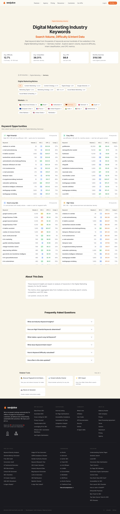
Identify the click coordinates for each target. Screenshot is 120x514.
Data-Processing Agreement (107, 420)
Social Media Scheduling (27, 93)
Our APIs (80, 3)
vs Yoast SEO (64, 462)
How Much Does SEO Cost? (98, 478)
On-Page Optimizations (62, 414)
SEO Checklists (8, 474)
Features (36, 3)
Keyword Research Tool (38, 462)
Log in (104, 3)
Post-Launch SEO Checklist (98, 484)
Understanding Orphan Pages (98, 452)
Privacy (101, 417)
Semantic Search (95, 455)
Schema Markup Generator (12, 455)
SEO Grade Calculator (38, 465)
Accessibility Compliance (63, 417)
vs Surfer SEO (64, 459)
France (40, 109)
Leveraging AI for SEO (40, 426)
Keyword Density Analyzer (11, 452)
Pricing (53, 3)
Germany (70, 105)
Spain (95, 105)
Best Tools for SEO (95, 494)
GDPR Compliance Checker (39, 455)
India (68, 109)
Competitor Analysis (61, 423)
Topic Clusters (94, 465)
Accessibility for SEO (96, 481)
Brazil (43, 105)
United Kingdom (54, 109)
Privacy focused (38, 420)
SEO (60, 89)
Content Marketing (32, 85)
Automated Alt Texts (62, 420)
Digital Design (68, 85)
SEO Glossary (94, 500)
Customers (71, 3)
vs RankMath (64, 474)
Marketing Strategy (45, 89)
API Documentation (82, 420)
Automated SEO (38, 414)
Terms (100, 423)
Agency (45, 3)
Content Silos (94, 474)
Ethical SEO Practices (96, 490)
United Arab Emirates (28, 105)
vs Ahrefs (63, 452)
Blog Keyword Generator (39, 471)
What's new (80, 410)
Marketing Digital (26, 89)
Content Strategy (51, 85)
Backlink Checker (36, 481)
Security (79, 423)
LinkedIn (108, 510)
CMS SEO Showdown (10, 481)
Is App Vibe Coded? (37, 484)
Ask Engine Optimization (41, 435)
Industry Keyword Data (38, 468)
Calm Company (103, 414)
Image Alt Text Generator (39, 452)
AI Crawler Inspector (10, 478)
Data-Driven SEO (39, 410)
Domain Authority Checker (39, 459)
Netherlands (91, 109)
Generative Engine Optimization (99, 471)
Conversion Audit (9, 462)
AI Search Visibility (61, 426)
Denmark (83, 105)
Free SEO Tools (8, 448)
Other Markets (24, 112)
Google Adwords (83, 85)
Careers (101, 426)
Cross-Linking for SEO (40, 417)
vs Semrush (63, 455)
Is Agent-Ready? (8, 484)
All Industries (24, 75)
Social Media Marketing (76, 89)
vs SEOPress (63, 478)
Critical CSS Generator (10, 471)
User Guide (80, 417)
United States (39, 113)
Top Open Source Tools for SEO (99, 497)
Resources (60, 3)
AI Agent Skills (81, 430)
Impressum (102, 430)
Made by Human (103, 410)
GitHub (79, 426)
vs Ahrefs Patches (65, 481)
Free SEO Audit (8, 459)
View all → (97, 373)
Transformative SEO (40, 423)
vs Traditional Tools (65, 484)
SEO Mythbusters (37, 478)
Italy (78, 109)
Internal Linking (60, 410)
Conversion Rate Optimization (98, 462)
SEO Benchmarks (9, 468)
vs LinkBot (63, 468)
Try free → (113, 3)
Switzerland (56, 105)
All (20, 85)
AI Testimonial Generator (11, 465)
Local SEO (93, 459)
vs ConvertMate (64, 471)
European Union (26, 109)
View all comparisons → (67, 487)
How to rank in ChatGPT (97, 487)
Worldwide (52, 112)
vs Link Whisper (64, 465)
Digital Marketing (35, 75)
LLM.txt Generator (37, 474)
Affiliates (79, 414)
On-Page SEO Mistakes (97, 468)
